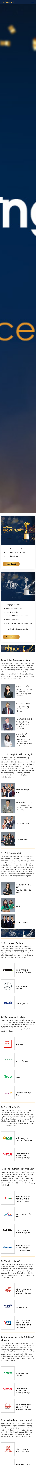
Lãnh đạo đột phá (12, 556)
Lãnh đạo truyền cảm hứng (15, 549)
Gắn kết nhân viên (12, 619)
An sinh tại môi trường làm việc (17, 629)
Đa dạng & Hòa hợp (13, 605)
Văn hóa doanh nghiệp (14, 608)
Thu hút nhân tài (12, 612)
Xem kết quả (11, 564)
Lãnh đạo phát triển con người (16, 552)
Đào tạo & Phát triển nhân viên (17, 616)
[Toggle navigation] (32, 2)
